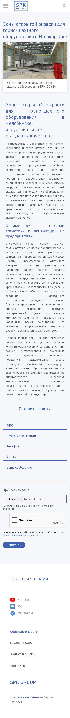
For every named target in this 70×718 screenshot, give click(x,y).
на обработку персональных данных (33, 533)
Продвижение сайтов (24, 697)
